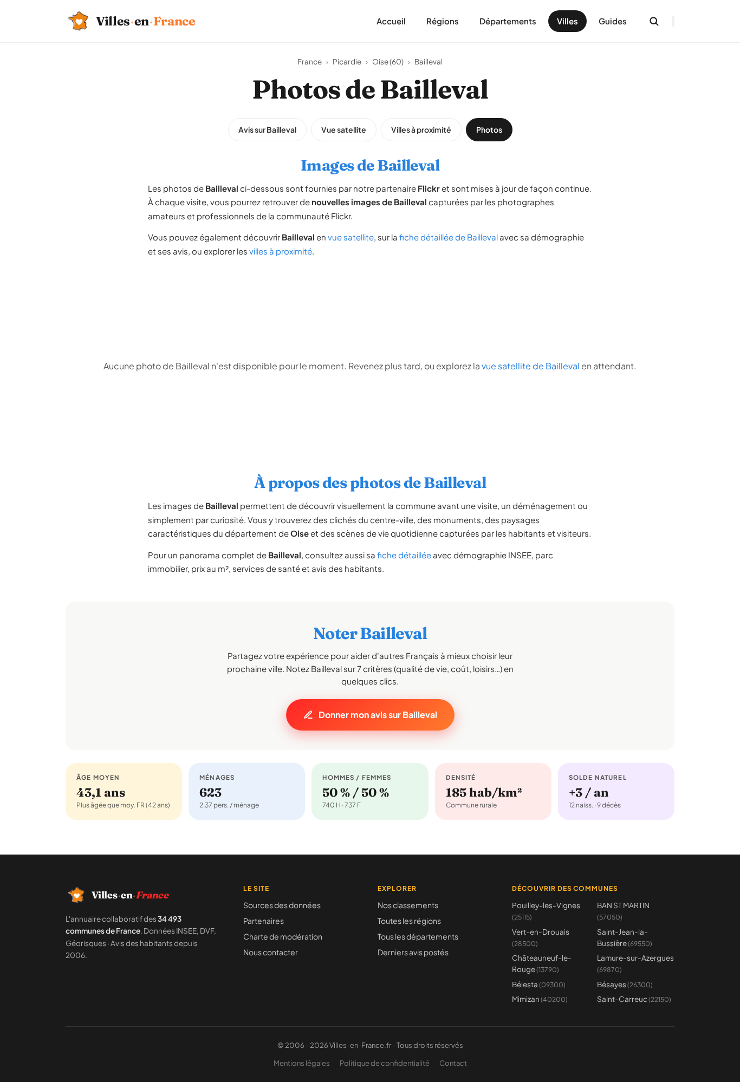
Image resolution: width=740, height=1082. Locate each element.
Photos (489, 129)
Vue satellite (343, 129)
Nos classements (408, 905)
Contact (453, 1063)
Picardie (347, 61)
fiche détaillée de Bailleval (448, 237)
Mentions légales (302, 1063)
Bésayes (625, 984)
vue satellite (351, 237)
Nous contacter (270, 952)
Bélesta (539, 984)
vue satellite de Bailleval (531, 365)
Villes (567, 21)
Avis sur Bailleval (267, 129)
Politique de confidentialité (385, 1063)
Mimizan (540, 998)
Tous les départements (418, 936)
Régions (442, 21)
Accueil (391, 21)
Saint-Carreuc (634, 998)
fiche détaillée (404, 555)
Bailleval (428, 61)
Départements (507, 21)
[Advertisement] (370, 292)
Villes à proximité (421, 129)
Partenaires (263, 920)
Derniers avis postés (413, 952)
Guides (613, 21)
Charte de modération (282, 936)
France (309, 61)
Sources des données (282, 905)
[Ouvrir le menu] (673, 21)
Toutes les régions (409, 920)
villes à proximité (280, 251)
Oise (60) (388, 61)
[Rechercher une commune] (654, 21)
